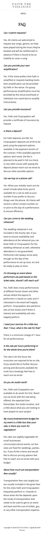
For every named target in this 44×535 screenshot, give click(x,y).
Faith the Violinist (22, 5)
